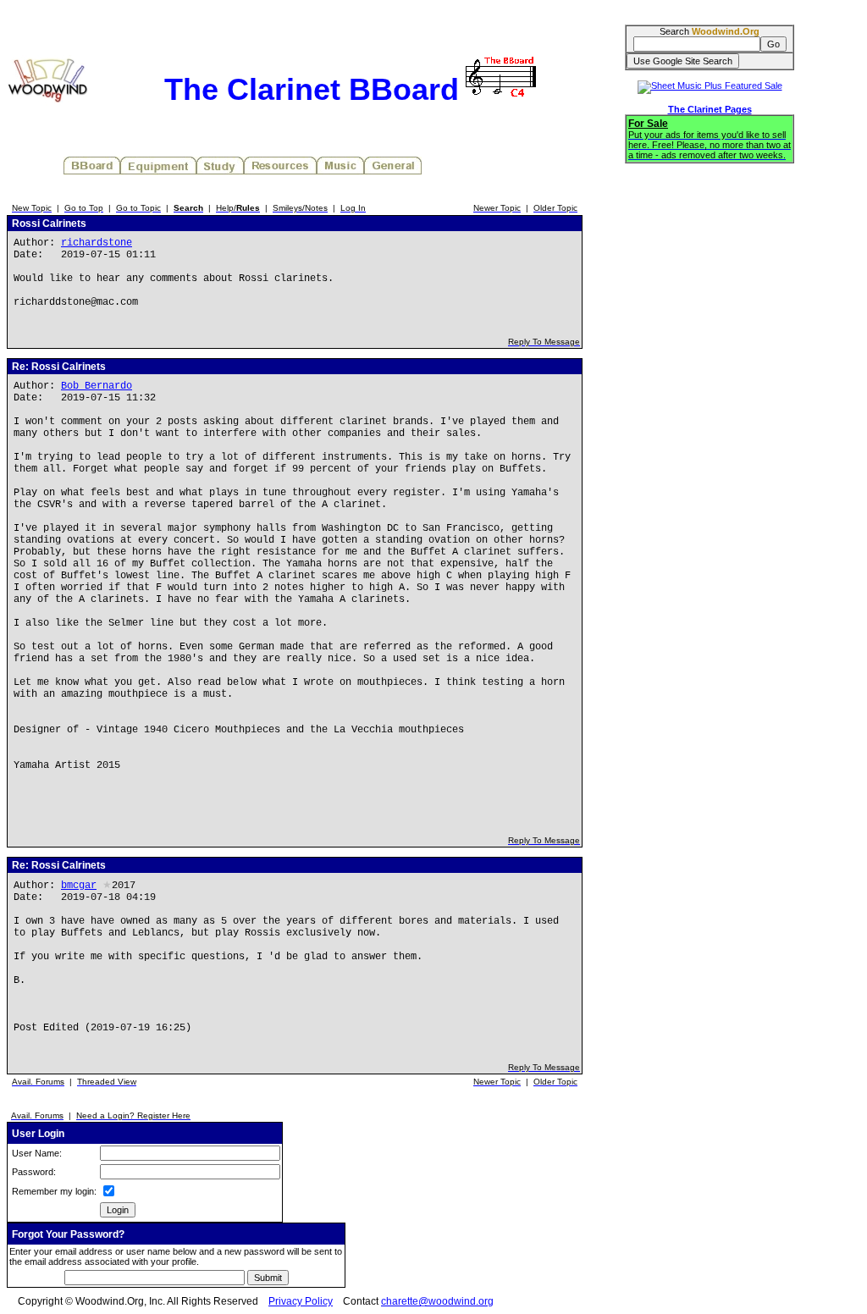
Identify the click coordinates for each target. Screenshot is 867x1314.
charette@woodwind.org (437, 1301)
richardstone (96, 243)
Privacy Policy (300, 1301)
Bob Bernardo (96, 386)
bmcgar (79, 886)
